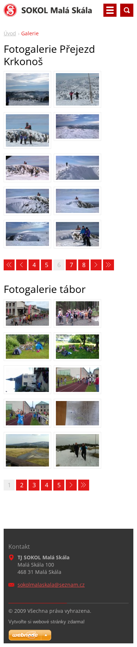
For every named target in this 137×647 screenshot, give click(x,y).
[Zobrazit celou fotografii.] (27, 89)
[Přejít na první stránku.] (9, 264)
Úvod (10, 33)
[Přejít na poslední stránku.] (108, 264)
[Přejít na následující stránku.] (96, 264)
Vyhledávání (126, 10)
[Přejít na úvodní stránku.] (48, 13)
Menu (110, 10)
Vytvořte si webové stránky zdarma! (46, 621)
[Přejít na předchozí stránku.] (21, 264)
